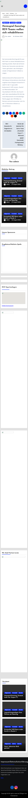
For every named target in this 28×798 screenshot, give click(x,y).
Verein (19, 22)
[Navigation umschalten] (2, 6)
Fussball (12, 22)
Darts (14, 743)
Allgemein (6, 22)
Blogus (22, 793)
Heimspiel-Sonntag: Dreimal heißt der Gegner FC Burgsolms (13, 182)
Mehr (2, 778)
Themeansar (14, 795)
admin (9, 36)
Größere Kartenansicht (7, 305)
